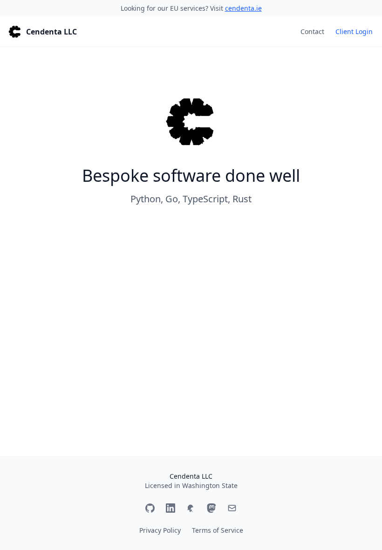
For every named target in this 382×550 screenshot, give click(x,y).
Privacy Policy (160, 530)
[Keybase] (191, 508)
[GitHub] (150, 508)
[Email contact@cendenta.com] (232, 508)
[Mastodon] (211, 508)
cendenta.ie (243, 8)
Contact (312, 31)
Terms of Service (217, 530)
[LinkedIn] (170, 508)
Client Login (354, 31)
